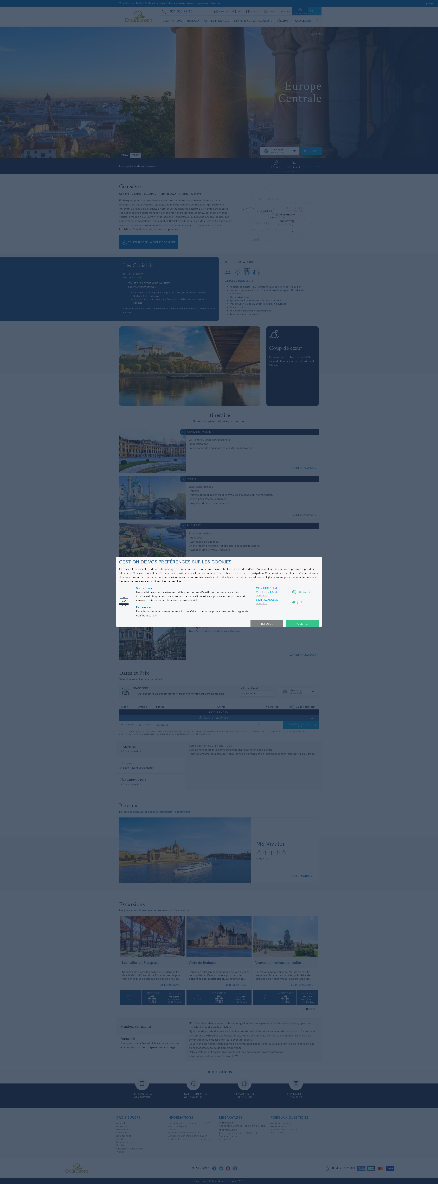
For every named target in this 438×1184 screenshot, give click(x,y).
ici (156, 615)
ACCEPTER (302, 624)
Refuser (267, 624)
